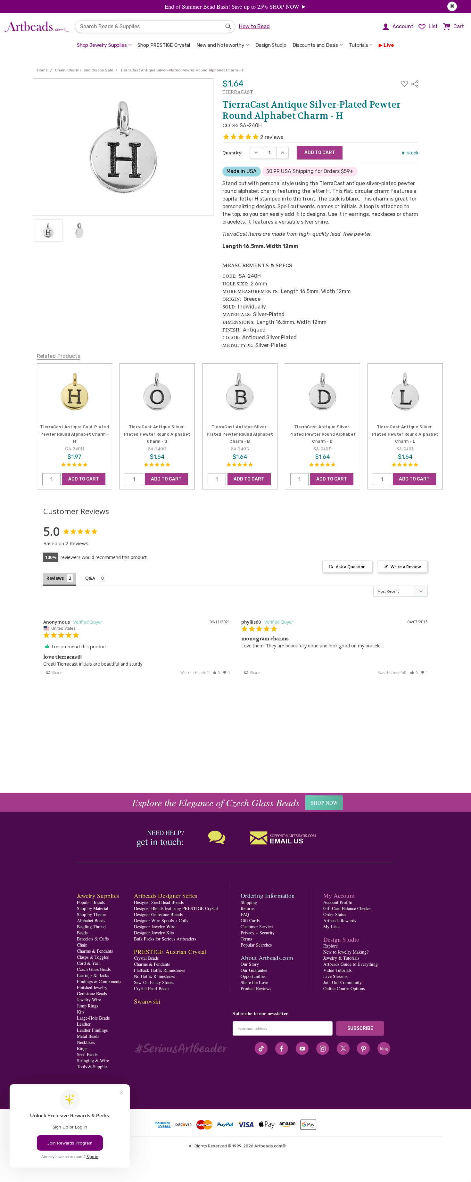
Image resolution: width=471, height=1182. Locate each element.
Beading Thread (91, 926)
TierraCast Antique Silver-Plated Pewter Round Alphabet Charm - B (240, 434)
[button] (216, 672)
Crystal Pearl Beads (151, 988)
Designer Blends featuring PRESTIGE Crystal (176, 908)
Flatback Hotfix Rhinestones (159, 970)
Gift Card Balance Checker (347, 908)
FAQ (245, 914)
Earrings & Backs (93, 975)
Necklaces (86, 1042)
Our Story (250, 964)
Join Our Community (342, 982)
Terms (246, 939)
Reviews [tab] (55, 578)
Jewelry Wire (89, 1000)
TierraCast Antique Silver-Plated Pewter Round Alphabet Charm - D (322, 434)
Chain (82, 945)
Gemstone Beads (92, 993)
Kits (80, 1012)
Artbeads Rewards (339, 920)
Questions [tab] (95, 579)
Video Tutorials (337, 970)
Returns (247, 908)
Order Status (334, 914)
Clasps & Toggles (93, 957)
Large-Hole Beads (93, 1018)
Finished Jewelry (92, 987)
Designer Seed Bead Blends (159, 902)
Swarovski (147, 1001)
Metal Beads (88, 1036)
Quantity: (232, 153)
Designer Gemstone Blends (158, 914)
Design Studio (270, 45)
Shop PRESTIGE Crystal (163, 45)
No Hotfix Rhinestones (154, 976)
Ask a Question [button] (351, 567)
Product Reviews (256, 988)
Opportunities (253, 976)
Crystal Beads (146, 958)
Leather (84, 1024)
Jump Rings (87, 1006)
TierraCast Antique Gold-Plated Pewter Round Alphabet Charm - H (74, 434)
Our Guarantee (254, 970)
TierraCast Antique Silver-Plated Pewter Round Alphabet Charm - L (405, 434)
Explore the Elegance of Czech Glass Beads (216, 802)
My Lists (331, 926)
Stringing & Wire (93, 1060)
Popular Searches (256, 945)
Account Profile (337, 902)
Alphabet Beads (91, 920)
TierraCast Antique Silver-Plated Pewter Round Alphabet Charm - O (157, 434)
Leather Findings (92, 1030)
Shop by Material (92, 908)
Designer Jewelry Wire (154, 926)
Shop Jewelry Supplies (102, 45)
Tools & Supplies (92, 1066)
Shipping (249, 902)
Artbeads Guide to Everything (350, 964)
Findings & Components (99, 981)
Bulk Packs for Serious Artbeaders (165, 939)
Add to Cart (83, 479)
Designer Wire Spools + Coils (161, 920)
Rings (82, 1048)
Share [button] (56, 672)
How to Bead (254, 26)
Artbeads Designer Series (165, 895)
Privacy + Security (258, 933)
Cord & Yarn (89, 963)
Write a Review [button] (406, 567)
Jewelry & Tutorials (341, 958)
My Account (339, 895)
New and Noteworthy (220, 45)
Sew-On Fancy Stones (154, 982)
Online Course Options (344, 988)
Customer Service (257, 926)
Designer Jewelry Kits (154, 933)
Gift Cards (250, 920)
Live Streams (335, 976)
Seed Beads (87, 1054)
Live (389, 45)
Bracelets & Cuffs (93, 939)
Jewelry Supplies (98, 895)
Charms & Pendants (95, 951)
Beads (82, 933)
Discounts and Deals (315, 45)
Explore (330, 946)
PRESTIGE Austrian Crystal (170, 952)
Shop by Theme (91, 914)
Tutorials (358, 45)
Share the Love (254, 982)
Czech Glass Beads (94, 969)
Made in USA (242, 171)
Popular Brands (91, 902)
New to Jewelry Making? (345, 952)
